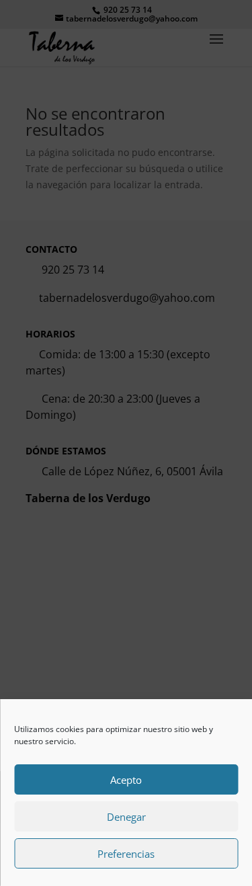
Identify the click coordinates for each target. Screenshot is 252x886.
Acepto (126, 780)
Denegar (126, 816)
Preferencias (126, 853)
